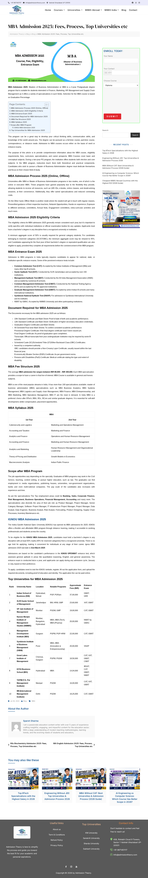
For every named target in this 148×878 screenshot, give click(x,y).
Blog (124, 10)
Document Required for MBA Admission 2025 (29, 116)
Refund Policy (57, 840)
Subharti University (91, 849)
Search (105, 130)
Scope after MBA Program (21, 125)
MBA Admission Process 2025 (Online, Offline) (29, 108)
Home (48, 10)
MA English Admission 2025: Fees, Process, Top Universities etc (72, 745)
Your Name (108, 56)
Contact (133, 10)
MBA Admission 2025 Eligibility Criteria (27, 111)
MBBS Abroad (92, 10)
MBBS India (111, 10)
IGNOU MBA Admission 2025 (24, 127)
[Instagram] (71, 866)
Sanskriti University (91, 838)
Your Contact (109, 71)
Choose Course (110, 81)
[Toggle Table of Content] (45, 105)
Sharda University (91, 843)
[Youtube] (76, 866)
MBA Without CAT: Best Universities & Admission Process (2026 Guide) (118, 167)
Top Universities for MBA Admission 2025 (28, 130)
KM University (91, 833)
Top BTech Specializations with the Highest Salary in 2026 (120, 151)
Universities (74, 10)
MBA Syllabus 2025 (19, 122)
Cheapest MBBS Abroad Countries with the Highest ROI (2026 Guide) (120, 182)
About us (57, 829)
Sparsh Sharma (30, 721)
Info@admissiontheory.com (35, 3)
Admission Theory (83, 873)
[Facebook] (66, 866)
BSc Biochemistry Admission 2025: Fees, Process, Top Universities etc (28, 745)
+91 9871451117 (15, 3)
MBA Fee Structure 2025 (21, 119)
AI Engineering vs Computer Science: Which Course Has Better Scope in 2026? (120, 174)
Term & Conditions (57, 835)
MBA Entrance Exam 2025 (21, 114)
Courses (58, 10)
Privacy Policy (57, 845)
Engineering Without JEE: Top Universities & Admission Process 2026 (120, 159)
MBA (33, 701)
